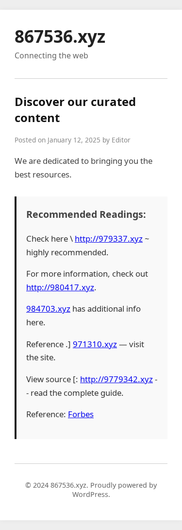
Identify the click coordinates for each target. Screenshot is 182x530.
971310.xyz (95, 344)
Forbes (81, 414)
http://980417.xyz (60, 287)
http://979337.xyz (109, 238)
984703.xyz (48, 308)
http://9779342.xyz (116, 379)
